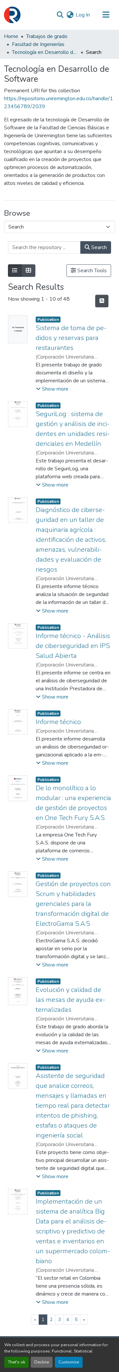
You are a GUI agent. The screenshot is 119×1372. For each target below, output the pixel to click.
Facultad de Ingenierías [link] (38, 44)
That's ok (16, 1362)
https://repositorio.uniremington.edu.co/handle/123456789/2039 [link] (58, 102)
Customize (69, 1362)
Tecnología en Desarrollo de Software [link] (45, 52)
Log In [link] (83, 15)
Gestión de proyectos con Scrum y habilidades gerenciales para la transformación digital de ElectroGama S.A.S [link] (73, 903)
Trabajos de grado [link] (46, 36)
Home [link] (11, 36)
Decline (41, 1362)
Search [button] (98, 247)
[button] (12, 15)
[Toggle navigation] (106, 15)
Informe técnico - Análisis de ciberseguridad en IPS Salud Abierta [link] (73, 645)
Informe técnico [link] (58, 721)
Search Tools (91, 270)
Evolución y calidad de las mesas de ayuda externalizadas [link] (70, 999)
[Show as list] (15, 270)
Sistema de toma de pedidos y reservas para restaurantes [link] (71, 337)
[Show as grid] (28, 270)
